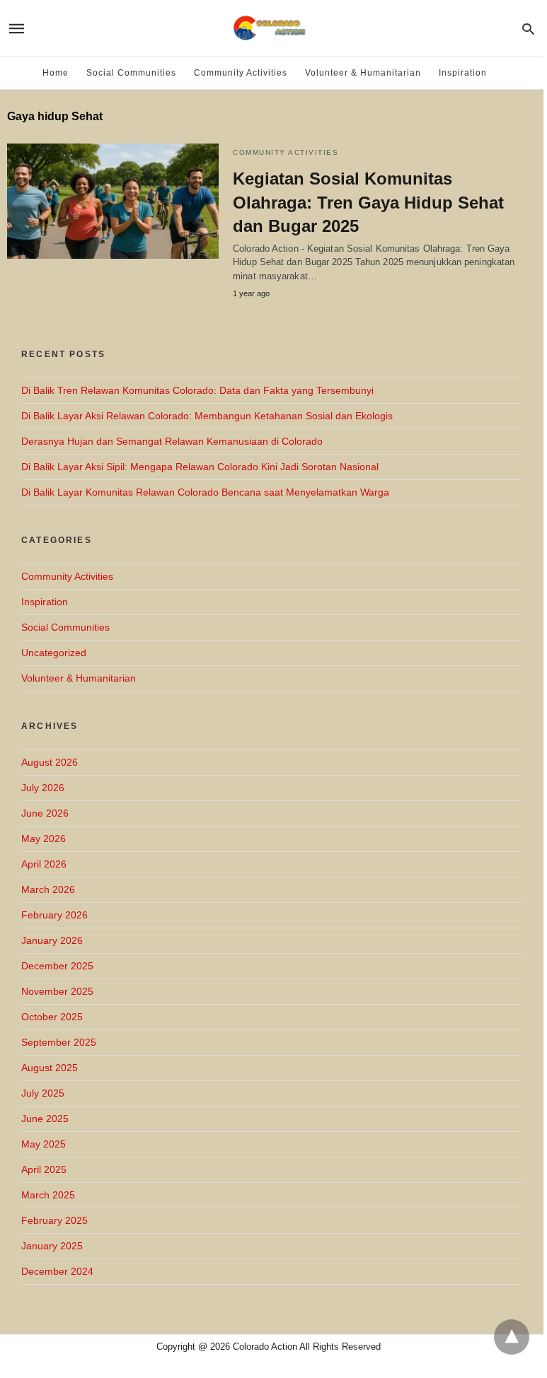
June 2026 (45, 813)
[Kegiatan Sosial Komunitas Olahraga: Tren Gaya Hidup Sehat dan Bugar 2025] (113, 201)
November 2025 (57, 991)
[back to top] (511, 1337)
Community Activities (240, 73)
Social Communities (131, 73)
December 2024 (57, 1271)
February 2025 (54, 1220)
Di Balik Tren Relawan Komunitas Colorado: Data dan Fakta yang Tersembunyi (197, 390)
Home (55, 73)
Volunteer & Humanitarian (363, 73)
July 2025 (42, 1093)
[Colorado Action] (271, 28)
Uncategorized (53, 652)
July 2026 (42, 787)
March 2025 (48, 1195)
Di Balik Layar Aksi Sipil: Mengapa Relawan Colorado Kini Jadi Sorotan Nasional (200, 466)
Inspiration (463, 73)
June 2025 (45, 1118)
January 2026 (52, 940)
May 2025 (43, 1144)
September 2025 (58, 1042)
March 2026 (48, 889)
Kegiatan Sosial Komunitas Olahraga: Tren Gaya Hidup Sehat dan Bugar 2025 (368, 202)
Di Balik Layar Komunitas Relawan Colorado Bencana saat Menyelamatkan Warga (205, 492)
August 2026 (49, 762)
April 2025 (44, 1169)
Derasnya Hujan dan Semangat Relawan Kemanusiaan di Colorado (172, 441)
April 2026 (44, 864)
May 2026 (43, 838)
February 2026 (54, 915)
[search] (528, 29)
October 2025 (52, 1016)
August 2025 (49, 1067)
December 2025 (57, 965)
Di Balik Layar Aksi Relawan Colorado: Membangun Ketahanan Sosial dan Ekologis (207, 415)
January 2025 (52, 1245)
